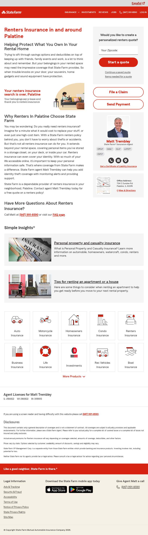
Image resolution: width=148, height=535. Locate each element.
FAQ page (59, 214)
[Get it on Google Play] (81, 489)
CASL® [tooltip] (109, 149)
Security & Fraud (13, 492)
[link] (11, 12)
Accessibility (10, 497)
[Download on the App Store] (56, 489)
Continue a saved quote (117, 72)
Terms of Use (11, 502)
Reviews (103, 12)
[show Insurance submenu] (78, 12)
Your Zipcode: (109, 50)
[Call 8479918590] (111, 160)
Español (137, 3)
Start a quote (118, 62)
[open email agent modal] (118, 161)
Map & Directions (127, 190)
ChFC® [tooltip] (100, 154)
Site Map (8, 517)
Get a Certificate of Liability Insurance (118, 166)
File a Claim (118, 92)
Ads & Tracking (12, 487)
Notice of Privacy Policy (16, 507)
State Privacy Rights (14, 512)
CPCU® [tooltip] (100, 149)
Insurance (71, 12)
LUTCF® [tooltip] (127, 149)
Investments (89, 12)
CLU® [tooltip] (118, 149)
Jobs (113, 12)
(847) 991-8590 (130, 12)
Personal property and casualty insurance (87, 243)
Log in (143, 12)
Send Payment (118, 104)
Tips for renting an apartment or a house (86, 282)
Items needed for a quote (118, 76)
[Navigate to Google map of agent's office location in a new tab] (126, 160)
